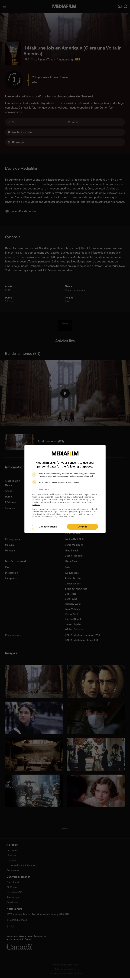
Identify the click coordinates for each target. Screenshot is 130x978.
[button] (65, 489)
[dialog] (65, 489)
